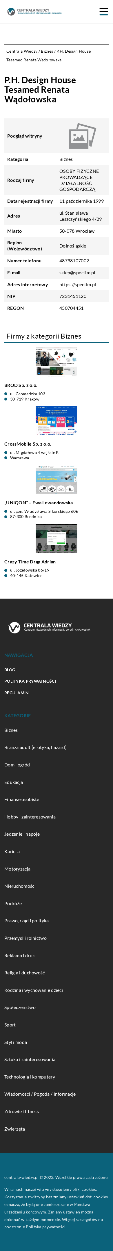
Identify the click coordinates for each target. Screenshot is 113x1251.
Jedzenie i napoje (22, 834)
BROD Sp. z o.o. (21, 385)
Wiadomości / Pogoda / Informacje (40, 1094)
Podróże (13, 903)
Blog (9, 669)
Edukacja (13, 782)
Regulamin (16, 692)
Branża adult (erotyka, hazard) (35, 747)
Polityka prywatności (30, 681)
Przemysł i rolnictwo (25, 938)
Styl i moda (15, 1042)
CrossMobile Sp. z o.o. (28, 443)
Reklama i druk (19, 955)
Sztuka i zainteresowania (29, 1059)
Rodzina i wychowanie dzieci (33, 990)
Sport (10, 1024)
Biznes (66, 159)
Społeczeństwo (20, 1007)
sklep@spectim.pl (77, 272)
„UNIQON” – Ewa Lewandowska (38, 502)
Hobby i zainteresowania (30, 816)
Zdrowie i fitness (21, 1111)
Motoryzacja (17, 868)
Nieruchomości (20, 886)
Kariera (12, 851)
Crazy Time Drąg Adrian (30, 561)
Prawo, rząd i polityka (26, 920)
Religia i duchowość (24, 972)
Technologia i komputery (29, 1076)
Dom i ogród (17, 764)
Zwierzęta (14, 1128)
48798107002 (74, 260)
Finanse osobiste (21, 799)
